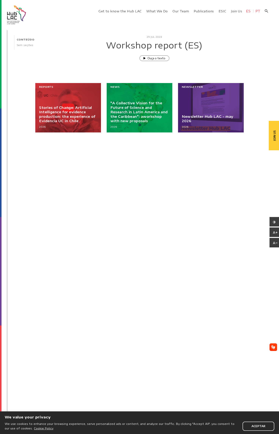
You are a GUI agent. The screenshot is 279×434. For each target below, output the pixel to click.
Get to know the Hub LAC (120, 11)
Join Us (236, 11)
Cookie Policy (44, 428)
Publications (204, 11)
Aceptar (258, 426)
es (248, 11)
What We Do (157, 11)
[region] (139, 422)
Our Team (181, 11)
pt (257, 11)
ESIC (222, 11)
